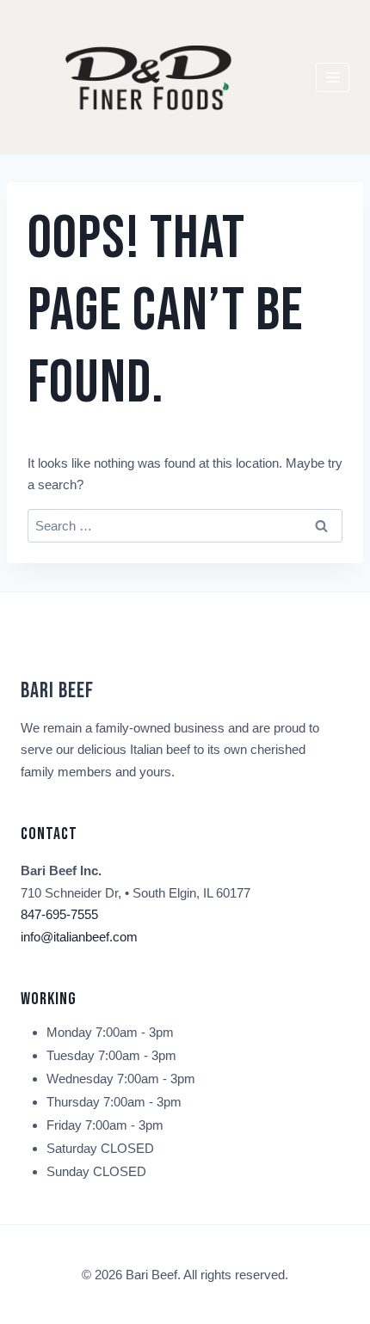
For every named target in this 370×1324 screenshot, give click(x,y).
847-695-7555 (59, 914)
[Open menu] (332, 77)
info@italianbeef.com (79, 936)
